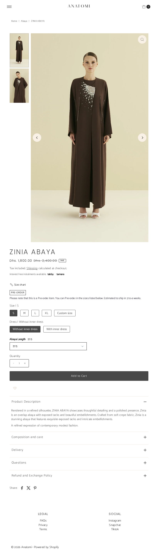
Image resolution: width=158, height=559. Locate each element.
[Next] (142, 137)
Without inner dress (25, 329)
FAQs (43, 520)
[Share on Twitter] (28, 488)
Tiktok (115, 529)
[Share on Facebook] (22, 488)
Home (14, 21)
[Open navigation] (9, 7)
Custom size (64, 313)
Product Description (26, 401)
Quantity (15, 356)
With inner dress (56, 329)
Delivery (18, 450)
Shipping (32, 268)
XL (46, 313)
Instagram (115, 520)
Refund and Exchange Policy (32, 475)
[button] (18, 285)
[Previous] (37, 137)
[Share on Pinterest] (35, 488)
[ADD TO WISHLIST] (15, 388)
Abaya (24, 21)
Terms (43, 529)
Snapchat (115, 525)
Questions (19, 462)
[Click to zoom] (142, 39)
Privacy (43, 525)
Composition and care (27, 437)
